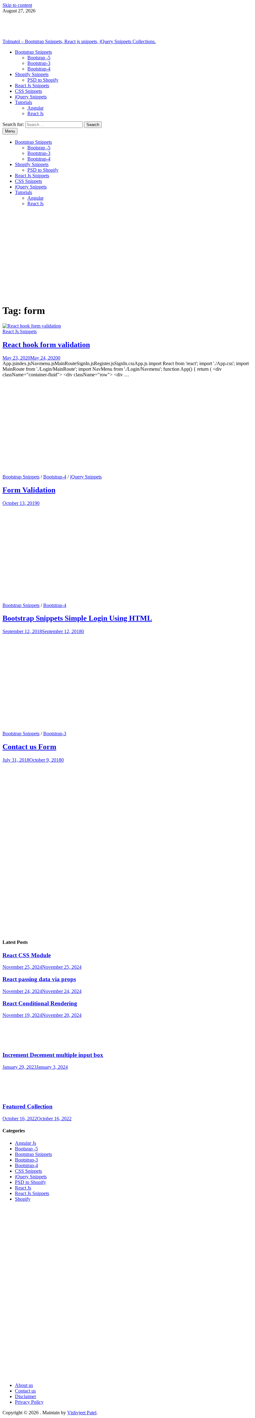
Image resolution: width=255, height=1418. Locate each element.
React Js (35, 113)
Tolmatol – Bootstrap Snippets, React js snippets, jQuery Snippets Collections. (79, 41)
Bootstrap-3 (38, 63)
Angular (35, 108)
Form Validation (28, 490)
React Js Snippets (32, 85)
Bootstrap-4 (38, 68)
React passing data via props (39, 979)
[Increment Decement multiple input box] (21, 1042)
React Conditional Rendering (39, 1003)
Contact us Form (29, 747)
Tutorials (23, 102)
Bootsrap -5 (38, 57)
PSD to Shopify (42, 80)
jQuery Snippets (31, 96)
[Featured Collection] (21, 1094)
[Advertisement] (127, 254)
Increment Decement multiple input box (52, 1055)
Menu (10, 131)
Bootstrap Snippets (33, 52)
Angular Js (25, 1143)
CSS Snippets (28, 91)
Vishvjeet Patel (81, 1412)
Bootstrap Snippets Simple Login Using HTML (77, 618)
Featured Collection (27, 1106)
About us (24, 1385)
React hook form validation (46, 345)
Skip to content (17, 5)
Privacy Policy (29, 1402)
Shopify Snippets (32, 74)
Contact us (25, 1390)
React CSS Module (26, 955)
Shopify (22, 1199)
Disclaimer (25, 1396)
